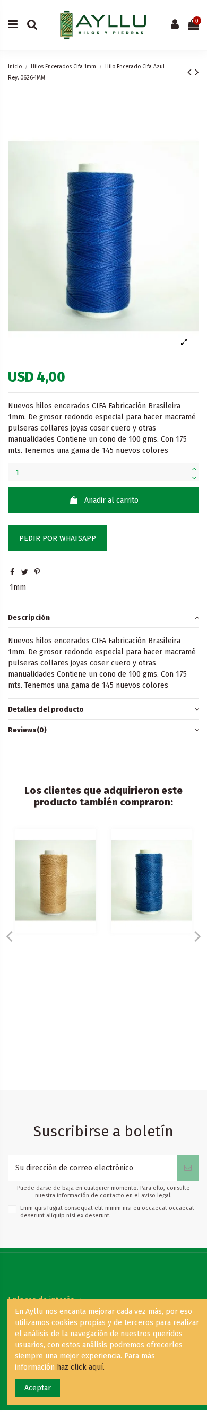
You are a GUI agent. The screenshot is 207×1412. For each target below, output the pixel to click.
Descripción (29, 617)
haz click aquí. (81, 1367)
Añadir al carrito (111, 500)
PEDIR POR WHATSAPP (57, 538)
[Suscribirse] (188, 1168)
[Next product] (197, 72)
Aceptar (37, 1387)
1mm (18, 587)
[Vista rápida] (88, 845)
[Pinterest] (37, 572)
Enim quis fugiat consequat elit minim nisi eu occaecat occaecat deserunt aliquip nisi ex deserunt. (107, 1211)
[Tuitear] (24, 572)
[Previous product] (191, 72)
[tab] (103, 618)
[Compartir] (12, 572)
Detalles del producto (46, 709)
